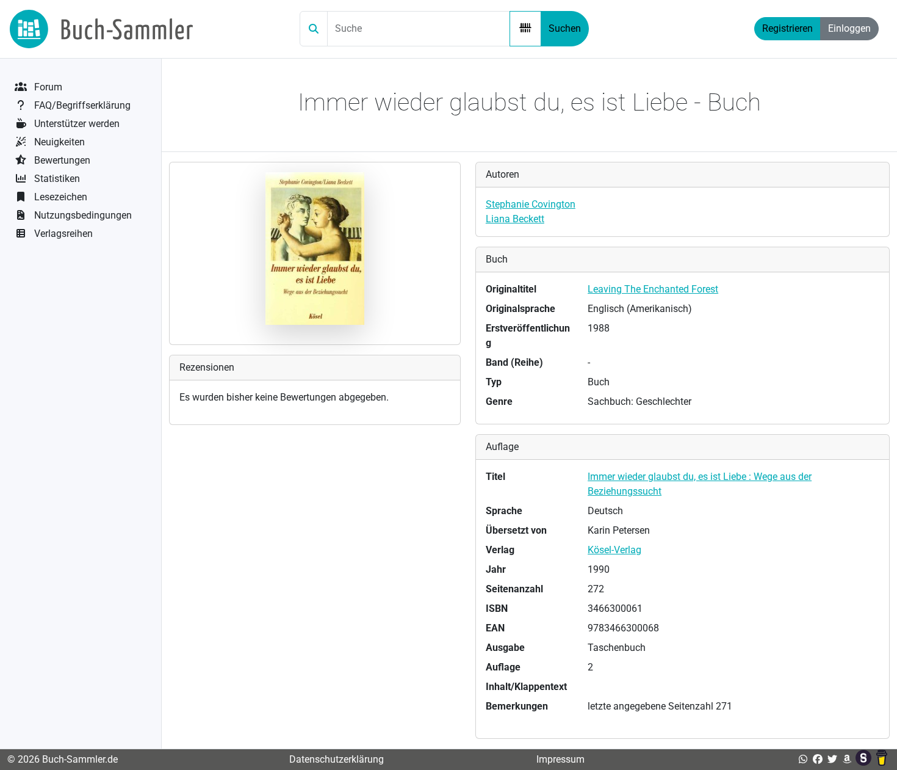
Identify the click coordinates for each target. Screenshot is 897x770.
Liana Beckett (515, 219)
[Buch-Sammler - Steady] (865, 759)
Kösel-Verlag (614, 550)
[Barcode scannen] (525, 28)
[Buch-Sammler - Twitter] (832, 759)
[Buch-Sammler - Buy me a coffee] (882, 759)
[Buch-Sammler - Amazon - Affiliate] (847, 759)
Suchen (565, 28)
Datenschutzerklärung (336, 759)
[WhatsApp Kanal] (803, 759)
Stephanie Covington (530, 204)
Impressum (560, 759)
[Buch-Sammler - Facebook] (818, 759)
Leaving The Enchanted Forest (653, 289)
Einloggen (849, 28)
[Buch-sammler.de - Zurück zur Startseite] (101, 29)
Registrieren (787, 28)
